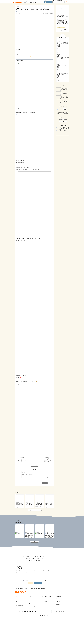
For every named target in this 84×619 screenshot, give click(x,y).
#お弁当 (44, 13)
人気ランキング (35, 2)
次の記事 (46, 457)
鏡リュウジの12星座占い (18, 604)
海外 (33, 558)
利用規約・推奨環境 (45, 598)
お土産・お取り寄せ (38, 560)
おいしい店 (42, 558)
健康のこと (51, 570)
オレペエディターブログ (21, 588)
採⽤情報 (57, 599)
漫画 (15, 608)
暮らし (45, 556)
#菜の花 (47, 13)
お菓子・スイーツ (29, 556)
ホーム (16, 588)
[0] (65, 2)
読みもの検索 (60, 0)
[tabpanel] (19, 531)
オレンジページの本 (31, 596)
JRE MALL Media (31, 608)
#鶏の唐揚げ (51, 13)
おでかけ (37, 558)
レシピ (16, 596)
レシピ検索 (54, 0)
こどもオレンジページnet (32, 599)
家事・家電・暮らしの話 (31, 572)
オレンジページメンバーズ (32, 598)
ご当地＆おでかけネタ (38, 570)
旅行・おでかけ (27, 558)
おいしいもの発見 (42, 572)
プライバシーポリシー (45, 599)
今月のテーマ (22, 570)
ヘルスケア (16, 601)
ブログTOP (30, 2)
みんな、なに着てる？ (20, 572)
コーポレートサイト (58, 596)
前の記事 (22, 457)
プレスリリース (58, 601)
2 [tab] (32, 539)
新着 (18, 570)
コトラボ (30, 603)
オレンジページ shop (31, 601)
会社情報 (57, 598)
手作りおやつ (30, 560)
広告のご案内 (58, 604)
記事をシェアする (34, 465)
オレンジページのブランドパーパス (47, 596)
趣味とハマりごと (29, 570)
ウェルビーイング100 (32, 605)
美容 (15, 599)
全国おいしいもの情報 (37, 556)
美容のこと (46, 570)
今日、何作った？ (20, 13)
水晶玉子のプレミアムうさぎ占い (19, 605)
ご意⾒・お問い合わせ (45, 601)
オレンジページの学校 (32, 606)
